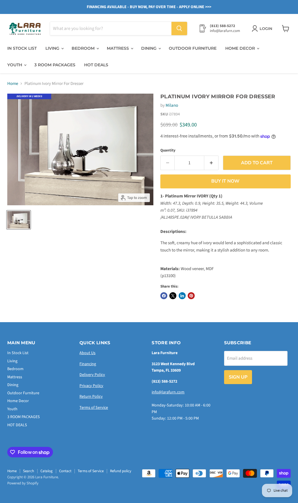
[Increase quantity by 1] (211, 163)
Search (28, 471)
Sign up (238, 377)
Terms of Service (93, 408)
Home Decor (240, 48)
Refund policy (120, 471)
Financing (87, 364)
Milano (172, 105)
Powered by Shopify (22, 483)
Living (53, 48)
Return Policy (91, 396)
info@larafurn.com (168, 392)
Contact (65, 471)
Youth (15, 64)
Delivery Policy (92, 375)
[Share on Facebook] (163, 295)
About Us (87, 353)
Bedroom (84, 48)
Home (12, 83)
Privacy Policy (91, 386)
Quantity (167, 150)
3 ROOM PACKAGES (54, 64)
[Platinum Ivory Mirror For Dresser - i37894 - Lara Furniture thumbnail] (19, 220)
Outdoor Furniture (193, 48)
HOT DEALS (96, 64)
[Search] (179, 28)
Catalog (46, 471)
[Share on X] (172, 295)
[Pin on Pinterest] (191, 295)
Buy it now (225, 181)
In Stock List (22, 48)
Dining (149, 48)
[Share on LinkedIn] (182, 295)
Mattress (118, 48)
